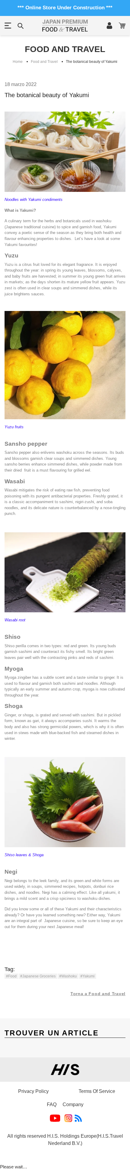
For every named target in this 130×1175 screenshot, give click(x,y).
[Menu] (8, 25)
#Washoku (68, 976)
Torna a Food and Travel (97, 993)
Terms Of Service (97, 1091)
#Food (11, 976)
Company (73, 1104)
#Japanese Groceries (38, 976)
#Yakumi (87, 976)
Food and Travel (44, 62)
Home (18, 62)
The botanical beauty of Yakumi (91, 62)
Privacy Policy (33, 1091)
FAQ (52, 1104)
